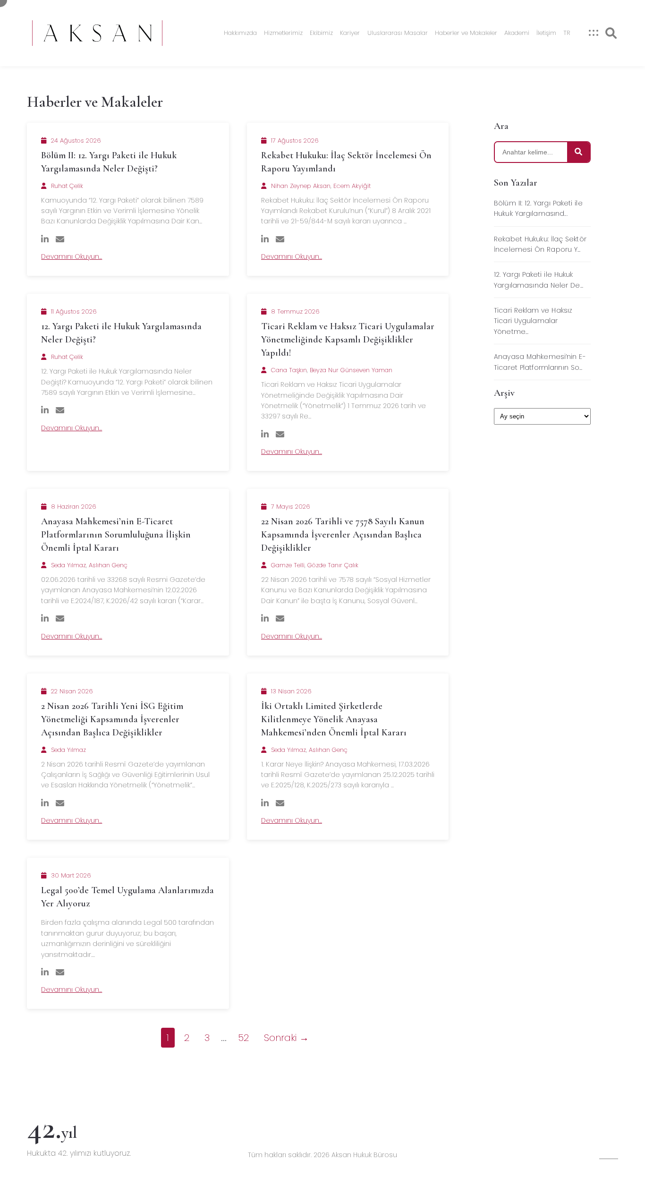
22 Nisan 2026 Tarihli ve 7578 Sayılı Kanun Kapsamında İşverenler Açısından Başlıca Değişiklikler (342, 535)
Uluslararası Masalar (397, 32)
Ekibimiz (321, 32)
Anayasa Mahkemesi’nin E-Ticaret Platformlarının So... (540, 362)
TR (566, 32)
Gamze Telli (288, 565)
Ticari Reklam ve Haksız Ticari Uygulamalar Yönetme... (533, 321)
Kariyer (350, 32)
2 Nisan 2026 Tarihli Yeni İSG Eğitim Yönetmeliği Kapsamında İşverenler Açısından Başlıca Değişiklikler (112, 719)
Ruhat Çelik (67, 185)
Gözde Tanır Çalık (332, 565)
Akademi (516, 32)
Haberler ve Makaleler (466, 32)
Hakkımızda (240, 32)
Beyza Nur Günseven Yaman (351, 370)
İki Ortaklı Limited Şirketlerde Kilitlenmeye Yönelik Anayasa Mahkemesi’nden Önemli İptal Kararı (334, 719)
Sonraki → (286, 1037)
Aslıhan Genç (108, 565)
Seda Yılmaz (68, 565)
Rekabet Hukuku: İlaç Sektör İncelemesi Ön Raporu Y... (540, 244)
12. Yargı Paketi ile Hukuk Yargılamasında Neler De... (538, 280)
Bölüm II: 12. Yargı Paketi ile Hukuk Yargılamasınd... (538, 208)
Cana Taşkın (289, 370)
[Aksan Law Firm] (97, 33)
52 (243, 1037)
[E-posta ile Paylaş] (60, 239)
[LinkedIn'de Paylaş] (45, 239)
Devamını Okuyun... (71, 256)
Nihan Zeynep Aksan (301, 185)
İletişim (546, 32)
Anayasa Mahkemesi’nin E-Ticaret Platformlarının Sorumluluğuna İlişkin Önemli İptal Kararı (116, 535)
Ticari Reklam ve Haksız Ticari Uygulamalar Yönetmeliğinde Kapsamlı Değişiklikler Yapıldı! (347, 339)
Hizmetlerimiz (283, 32)
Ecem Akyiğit (352, 185)
